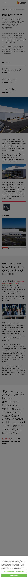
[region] (14, 567)
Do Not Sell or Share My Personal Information (14, 571)
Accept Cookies (14, 575)
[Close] (26, 558)
